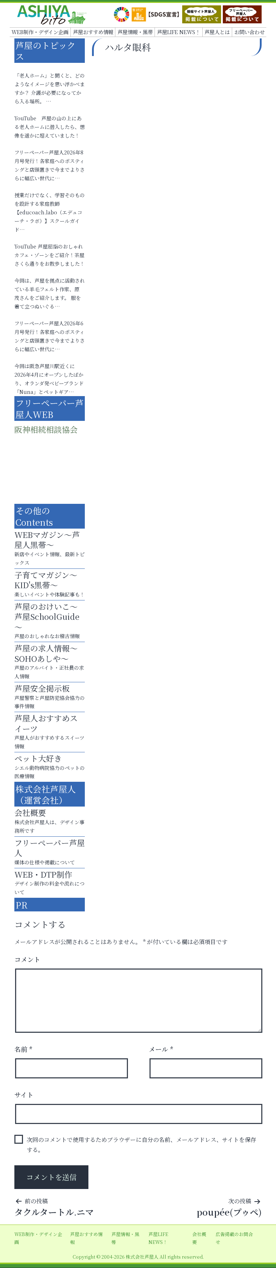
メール (161, 1049)
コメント (27, 959)
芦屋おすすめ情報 (93, 32)
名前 (23, 1049)
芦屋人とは (217, 32)
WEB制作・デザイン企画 (40, 32)
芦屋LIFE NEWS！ (178, 32)
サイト (23, 1094)
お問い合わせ (249, 32)
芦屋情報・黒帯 (135, 32)
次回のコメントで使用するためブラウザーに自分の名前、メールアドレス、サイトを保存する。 (141, 1144)
